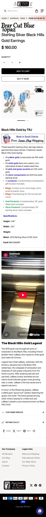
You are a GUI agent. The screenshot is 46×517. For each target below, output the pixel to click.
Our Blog (6, 458)
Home (4, 18)
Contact (5, 465)
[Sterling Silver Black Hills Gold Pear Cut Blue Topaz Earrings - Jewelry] (27, 120)
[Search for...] (5, 10)
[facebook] (35, 485)
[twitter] (31, 485)
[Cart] (36, 11)
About (4, 461)
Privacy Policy (28, 465)
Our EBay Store (29, 461)
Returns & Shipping (30, 454)
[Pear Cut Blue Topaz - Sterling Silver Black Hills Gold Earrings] (21, 120)
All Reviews (7, 454)
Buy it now (23, 79)
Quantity (6, 57)
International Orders (31, 458)
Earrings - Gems (17, 18)
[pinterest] (40, 485)
